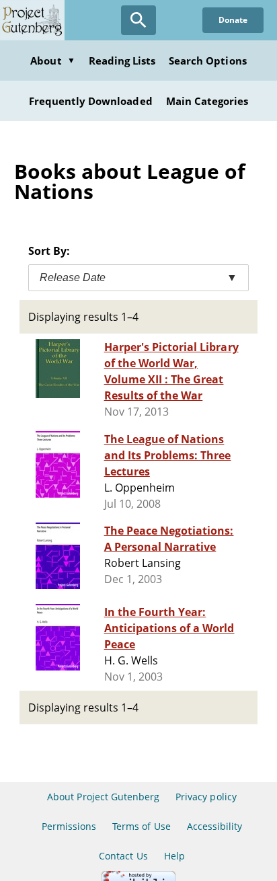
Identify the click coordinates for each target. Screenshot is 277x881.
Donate (233, 20)
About (52, 60)
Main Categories (207, 101)
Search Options (208, 60)
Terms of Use (141, 826)
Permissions (69, 826)
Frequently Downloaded (91, 101)
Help (174, 855)
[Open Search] (138, 20)
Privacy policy (206, 796)
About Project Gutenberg (103, 796)
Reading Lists (122, 60)
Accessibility (215, 826)
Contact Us (123, 855)
